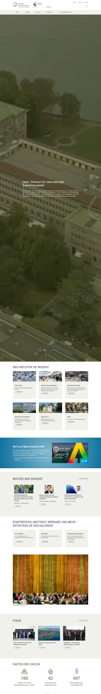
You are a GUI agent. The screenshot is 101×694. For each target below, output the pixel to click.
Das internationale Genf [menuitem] (65, 12)
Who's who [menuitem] (37, 12)
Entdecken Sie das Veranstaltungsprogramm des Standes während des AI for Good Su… (31, 458)
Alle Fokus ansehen (84, 620)
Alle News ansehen (84, 478)
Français (80, 2)
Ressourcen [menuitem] (49, 12)
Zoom (86, 602)
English (74, 2)
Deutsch (86, 2)
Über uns (49, 6)
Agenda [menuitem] (27, 12)
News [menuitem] (17, 12)
